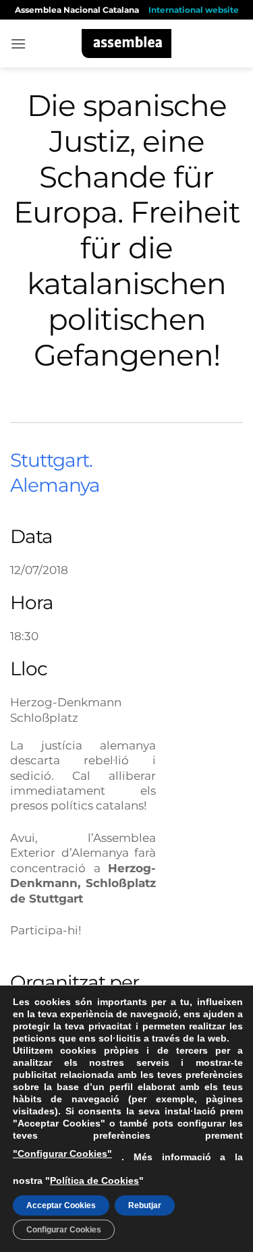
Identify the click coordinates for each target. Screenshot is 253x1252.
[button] (18, 43)
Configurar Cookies (63, 1229)
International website (193, 10)
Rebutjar (144, 1205)
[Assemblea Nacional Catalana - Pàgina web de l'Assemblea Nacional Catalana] (126, 43)
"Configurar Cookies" (62, 1153)
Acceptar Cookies (61, 1205)
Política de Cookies (94, 1180)
